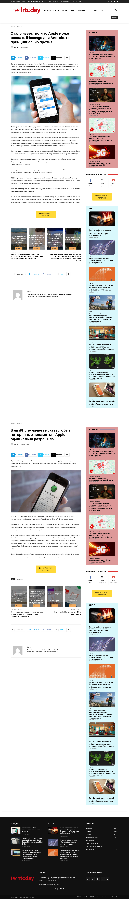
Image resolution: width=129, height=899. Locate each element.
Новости (19, 26)
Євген (16, 47)
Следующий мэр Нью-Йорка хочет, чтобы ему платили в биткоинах (19, 239)
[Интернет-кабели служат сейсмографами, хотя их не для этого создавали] (102, 247)
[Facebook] (106, 1)
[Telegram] (97, 879)
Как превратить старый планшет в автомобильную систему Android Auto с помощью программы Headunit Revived (31, 854)
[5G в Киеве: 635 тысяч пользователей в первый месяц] (102, 70)
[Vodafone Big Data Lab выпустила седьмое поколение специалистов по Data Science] (102, 43)
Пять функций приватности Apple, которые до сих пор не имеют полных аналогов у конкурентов (102, 403)
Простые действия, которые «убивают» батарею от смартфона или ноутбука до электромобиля (100, 232)
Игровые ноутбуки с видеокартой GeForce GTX (73, 239)
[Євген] (12, 47)
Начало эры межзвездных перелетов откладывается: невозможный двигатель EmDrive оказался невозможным (27, 256)
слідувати (102, 179)
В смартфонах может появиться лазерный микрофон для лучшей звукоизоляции (36, 239)
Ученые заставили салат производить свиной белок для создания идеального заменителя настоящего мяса (102, 375)
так (90, 179)
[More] (67, 58)
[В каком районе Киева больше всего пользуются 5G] (102, 152)
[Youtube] (117, 1)
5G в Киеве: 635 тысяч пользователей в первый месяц (101, 82)
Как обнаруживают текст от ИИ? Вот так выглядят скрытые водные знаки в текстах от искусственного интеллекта (101, 288)
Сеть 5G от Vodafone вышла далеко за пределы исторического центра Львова (100, 138)
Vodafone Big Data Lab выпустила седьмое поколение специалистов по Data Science (102, 56)
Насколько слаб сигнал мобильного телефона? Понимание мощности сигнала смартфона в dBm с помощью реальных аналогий (100, 317)
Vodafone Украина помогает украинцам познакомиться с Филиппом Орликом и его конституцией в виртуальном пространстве (100, 109)
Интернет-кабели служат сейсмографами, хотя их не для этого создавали (101, 260)
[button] (115, 10)
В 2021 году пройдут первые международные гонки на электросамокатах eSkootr (54, 239)
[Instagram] (109, 1)
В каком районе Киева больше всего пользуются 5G (100, 164)
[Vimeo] (114, 1)
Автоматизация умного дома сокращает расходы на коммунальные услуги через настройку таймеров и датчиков (101, 347)
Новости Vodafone (94, 52)
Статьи (91, 228)
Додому (13, 26)
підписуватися (114, 179)
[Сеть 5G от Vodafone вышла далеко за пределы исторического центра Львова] (102, 125)
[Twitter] (111, 1)
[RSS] (93, 879)
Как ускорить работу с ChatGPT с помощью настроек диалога (32, 830)
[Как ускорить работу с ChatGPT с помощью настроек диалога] (15, 830)
